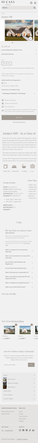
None (5, 83)
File (3, 60)
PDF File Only (6, 63)
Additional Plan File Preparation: (11, 80)
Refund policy (22, 418)
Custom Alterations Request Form (12, 50)
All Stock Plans (17, 321)
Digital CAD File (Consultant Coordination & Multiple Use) (18, 68)
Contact (21, 414)
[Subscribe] (31, 365)
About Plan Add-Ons (8, 54)
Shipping (21, 421)
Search (21, 411)
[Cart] (31, 3)
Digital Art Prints (6, 414)
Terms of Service (23, 416)
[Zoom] (30, 38)
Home (3, 13)
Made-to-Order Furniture (8, 411)
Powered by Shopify (22, 439)
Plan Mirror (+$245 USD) (10, 86)
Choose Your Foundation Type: (11, 89)
